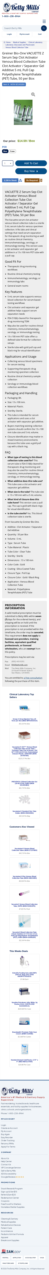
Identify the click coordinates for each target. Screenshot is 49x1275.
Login (3, 1125)
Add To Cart (31, 163)
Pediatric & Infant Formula (12, 1234)
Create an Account (9, 1128)
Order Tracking (8, 1140)
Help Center (6, 1161)
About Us (5, 1158)
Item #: (6, 84)
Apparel (4, 1237)
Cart (40, 34)
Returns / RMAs (7, 1143)
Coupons (5, 1201)
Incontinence (7, 1231)
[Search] (44, 28)
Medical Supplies (8, 1222)
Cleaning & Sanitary (9, 1219)
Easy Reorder (7, 1137)
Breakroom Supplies (10, 1240)
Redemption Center (10, 1198)
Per (4, 146)
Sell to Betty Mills (8, 1171)
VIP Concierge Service (11, 1167)
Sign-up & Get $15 (9, 1191)
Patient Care (6, 1228)
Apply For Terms (8, 1146)
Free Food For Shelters (11, 1204)
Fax (6, 662)
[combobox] (7, 163)
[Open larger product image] (23, 112)
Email (7, 665)
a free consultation (33, 677)
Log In (9, 34)
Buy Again (5, 1134)
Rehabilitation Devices (11, 1225)
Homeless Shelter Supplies (13, 1207)
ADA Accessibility (8, 1174)
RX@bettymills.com (19, 665)
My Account (25, 34)
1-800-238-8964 (16, 1113)
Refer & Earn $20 (8, 1194)
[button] (3, 112)
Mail (7, 668)
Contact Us (6, 1164)
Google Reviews (12, 1177)
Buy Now (29, 171)
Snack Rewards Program (12, 1188)
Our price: (9, 141)
